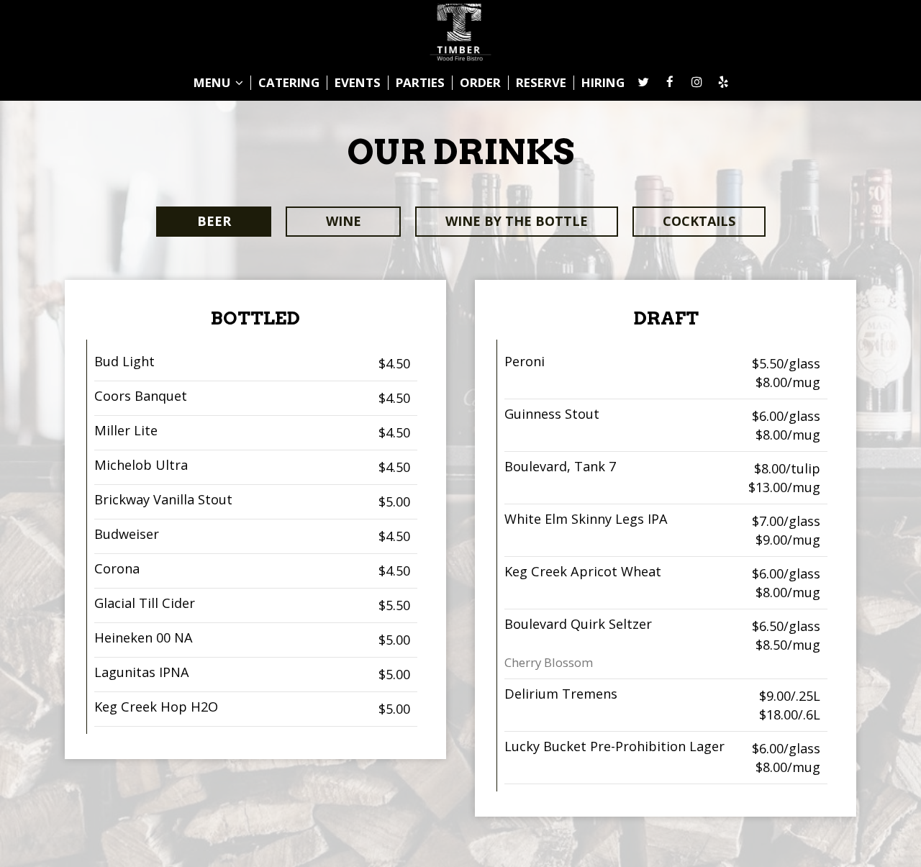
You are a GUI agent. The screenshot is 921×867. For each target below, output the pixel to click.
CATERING (288, 83)
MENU (213, 83)
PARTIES (420, 83)
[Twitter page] (643, 82)
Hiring (603, 83)
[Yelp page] (723, 82)
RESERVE (541, 83)
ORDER (480, 83)
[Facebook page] (669, 82)
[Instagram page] (696, 82)
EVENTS (358, 83)
